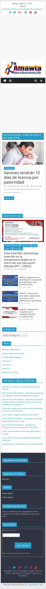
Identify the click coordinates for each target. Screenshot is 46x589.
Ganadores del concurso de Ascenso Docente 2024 (22, 444)
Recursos (5, 368)
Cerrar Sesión (7, 497)
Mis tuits (5, 479)
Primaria (8, 249)
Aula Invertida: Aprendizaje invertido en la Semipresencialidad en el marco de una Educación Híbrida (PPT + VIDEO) (21, 259)
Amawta (27, 186)
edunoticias (37, 186)
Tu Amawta (16, 189)
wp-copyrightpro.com (34, 584)
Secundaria (18, 249)
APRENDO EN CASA (11, 246)
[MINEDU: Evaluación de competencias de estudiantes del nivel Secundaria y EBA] (10, 308)
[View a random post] (41, 80)
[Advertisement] (23, 38)
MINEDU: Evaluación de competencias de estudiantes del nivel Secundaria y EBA (28, 313)
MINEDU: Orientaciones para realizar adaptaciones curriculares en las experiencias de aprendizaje (30, 297)
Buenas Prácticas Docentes (13, 353)
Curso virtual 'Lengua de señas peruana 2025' (20, 415)
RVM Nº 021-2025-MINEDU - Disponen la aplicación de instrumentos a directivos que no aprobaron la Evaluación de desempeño (22, 402)
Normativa (6, 365)
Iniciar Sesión (7, 493)
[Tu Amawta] (5, 80)
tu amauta (7, 189)
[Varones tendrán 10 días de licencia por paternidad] (23, 143)
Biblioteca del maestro (11, 349)
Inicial (34, 246)
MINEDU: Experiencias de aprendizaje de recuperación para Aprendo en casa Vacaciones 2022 (30, 281)
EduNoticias (9, 168)
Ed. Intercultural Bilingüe (11, 357)
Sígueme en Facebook (15, 460)
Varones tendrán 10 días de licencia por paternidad (22, 177)
